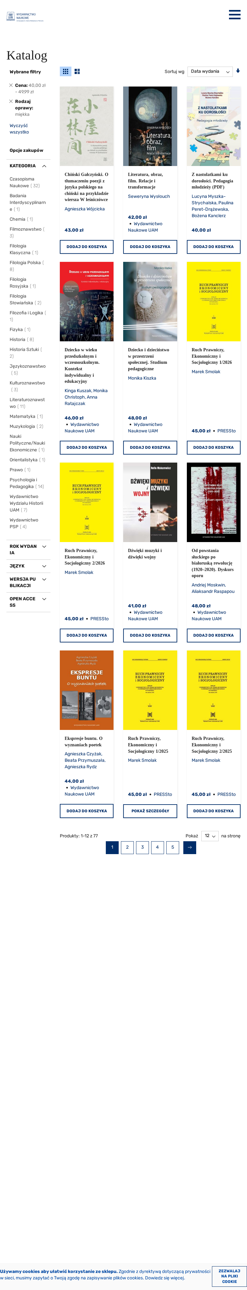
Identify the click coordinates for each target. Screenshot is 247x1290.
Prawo (20, 470)
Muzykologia (27, 426)
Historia (22, 339)
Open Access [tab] (22, 602)
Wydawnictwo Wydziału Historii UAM (26, 503)
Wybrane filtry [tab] (25, 72)
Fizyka (20, 329)
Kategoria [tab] (23, 166)
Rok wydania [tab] (23, 550)
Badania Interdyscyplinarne (28, 202)
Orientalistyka (28, 460)
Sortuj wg (174, 71)
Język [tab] (17, 566)
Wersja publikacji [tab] (23, 582)
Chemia (22, 219)
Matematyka (27, 416)
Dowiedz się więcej (164, 1278)
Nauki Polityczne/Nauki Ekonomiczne (27, 443)
